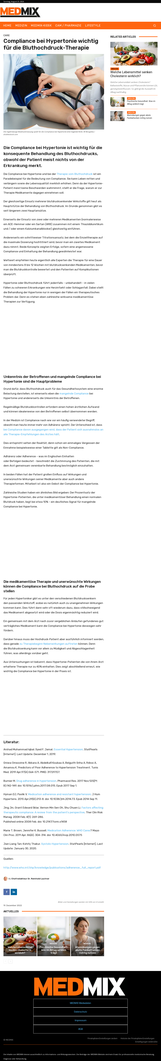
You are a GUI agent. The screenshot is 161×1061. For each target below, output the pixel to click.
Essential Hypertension (68, 749)
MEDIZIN (19, 944)
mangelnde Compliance (74, 393)
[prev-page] (5, 961)
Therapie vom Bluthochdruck (75, 173)
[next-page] (10, 961)
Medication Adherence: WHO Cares (68, 830)
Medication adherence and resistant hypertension (59, 794)
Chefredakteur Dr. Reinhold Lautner (30, 879)
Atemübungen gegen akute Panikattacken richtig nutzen (87, 950)
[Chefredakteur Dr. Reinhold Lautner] (5, 879)
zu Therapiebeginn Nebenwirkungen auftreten (48, 643)
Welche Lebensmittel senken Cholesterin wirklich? (20, 950)
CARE (6, 35)
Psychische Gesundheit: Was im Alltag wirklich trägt (54, 950)
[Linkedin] (14, 892)
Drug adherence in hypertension (36, 780)
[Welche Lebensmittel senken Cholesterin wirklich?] (20, 936)
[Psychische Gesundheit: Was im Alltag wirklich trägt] (53, 936)
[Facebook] (6, 892)
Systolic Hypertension (55, 843)
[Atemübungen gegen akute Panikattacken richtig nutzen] (87, 936)
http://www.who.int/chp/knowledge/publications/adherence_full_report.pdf (52, 867)
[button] (154, 25)
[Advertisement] (53, 335)
